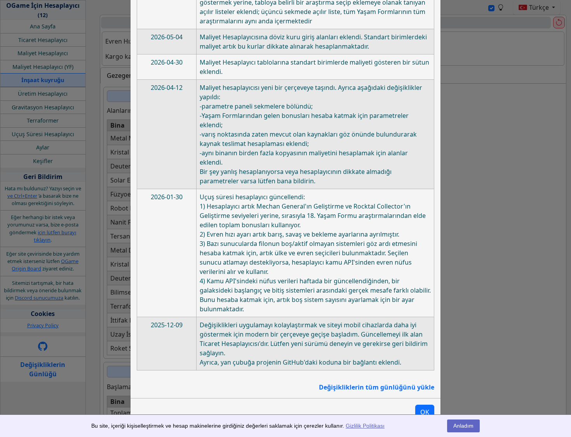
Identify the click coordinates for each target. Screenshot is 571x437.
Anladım (463, 426)
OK (424, 412)
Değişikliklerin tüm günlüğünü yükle (376, 387)
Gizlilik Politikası (365, 426)
